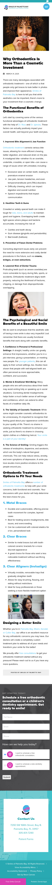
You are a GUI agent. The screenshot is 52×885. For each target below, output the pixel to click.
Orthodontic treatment (13, 147)
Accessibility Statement (17, 871)
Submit (6, 777)
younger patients (27, 361)
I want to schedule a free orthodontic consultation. (25, 754)
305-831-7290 (26, 833)
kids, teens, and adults (22, 212)
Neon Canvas (29, 874)
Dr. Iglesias (36, 124)
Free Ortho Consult (13, 881)
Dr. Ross (22, 124)
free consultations (27, 653)
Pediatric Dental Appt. (39, 881)
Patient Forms (26, 839)
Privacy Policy (36, 871)
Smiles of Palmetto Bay (14, 482)
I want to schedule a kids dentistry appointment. (28, 765)
